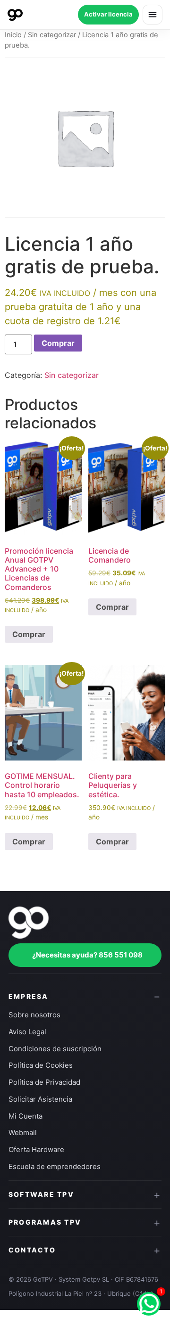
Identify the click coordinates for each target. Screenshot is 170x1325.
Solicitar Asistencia (40, 1099)
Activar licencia (108, 14)
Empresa (28, 996)
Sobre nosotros (34, 1014)
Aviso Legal (27, 1031)
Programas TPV (44, 1222)
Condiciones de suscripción (55, 1048)
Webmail (22, 1132)
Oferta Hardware (36, 1149)
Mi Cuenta (25, 1116)
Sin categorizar (52, 35)
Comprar (58, 343)
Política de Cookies (40, 1065)
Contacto (32, 1250)
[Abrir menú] (152, 15)
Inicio (13, 35)
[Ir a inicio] (15, 14)
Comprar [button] (28, 634)
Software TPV (41, 1194)
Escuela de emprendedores (54, 1166)
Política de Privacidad (44, 1082)
